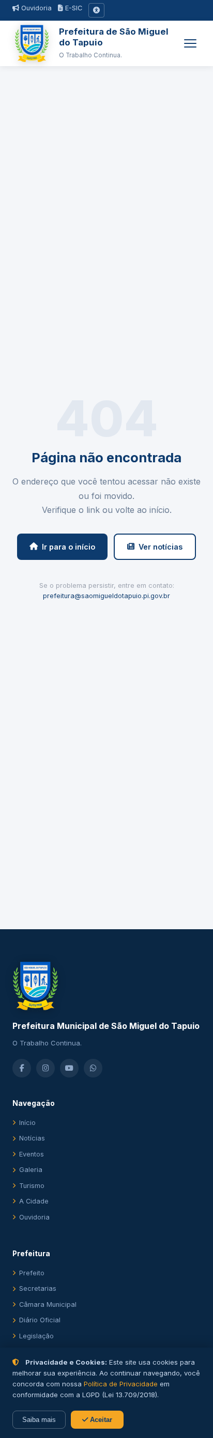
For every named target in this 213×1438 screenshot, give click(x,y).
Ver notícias (160, 546)
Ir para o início (68, 546)
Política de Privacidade (121, 1384)
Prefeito (31, 1273)
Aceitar (100, 1420)
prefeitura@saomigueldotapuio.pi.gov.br (106, 596)
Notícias (32, 1138)
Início (27, 1123)
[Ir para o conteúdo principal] (96, 10)
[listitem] (21, 1068)
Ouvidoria (35, 8)
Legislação (36, 1336)
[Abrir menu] (190, 43)
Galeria (30, 1170)
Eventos (31, 1154)
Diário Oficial (39, 1320)
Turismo (31, 1186)
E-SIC (72, 8)
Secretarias (37, 1288)
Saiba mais (39, 1420)
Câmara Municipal (48, 1304)
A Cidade (34, 1201)
